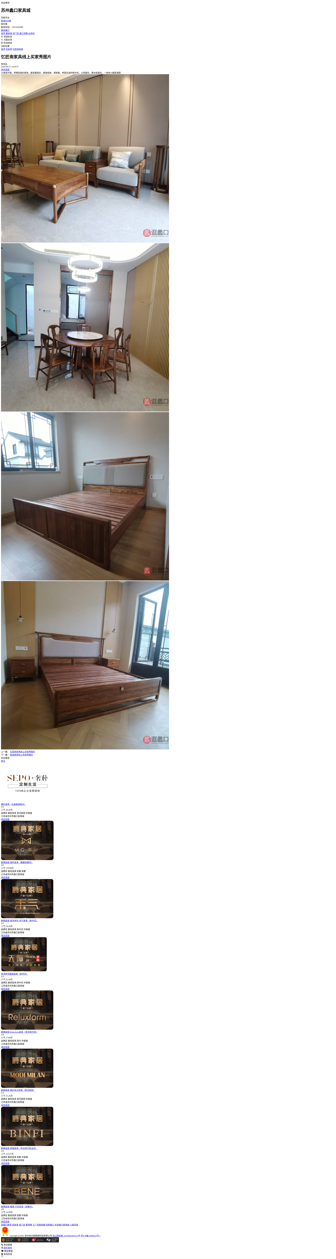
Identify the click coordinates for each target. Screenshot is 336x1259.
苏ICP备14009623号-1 (91, 1236)
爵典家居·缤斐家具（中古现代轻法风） (19, 1148)
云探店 (31, 33)
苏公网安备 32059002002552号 (66, 1236)
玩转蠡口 (50, 1225)
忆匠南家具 (18, 49)
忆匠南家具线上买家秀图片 (22, 752)
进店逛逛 (5, 70)
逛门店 (22, 1225)
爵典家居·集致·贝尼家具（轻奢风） (17, 1207)
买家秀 (9, 49)
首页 (3, 33)
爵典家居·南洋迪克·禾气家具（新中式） (19, 921)
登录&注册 (6, 21)
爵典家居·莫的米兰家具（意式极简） (18, 1090)
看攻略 (29, 1225)
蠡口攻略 (23, 33)
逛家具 (15, 1225)
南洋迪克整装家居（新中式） (14, 974)
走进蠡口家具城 (62, 1225)
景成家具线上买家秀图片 (21, 755)
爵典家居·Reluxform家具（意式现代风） (19, 1032)
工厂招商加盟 (39, 1225)
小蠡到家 (74, 1225)
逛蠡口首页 (6, 1225)
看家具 (9, 33)
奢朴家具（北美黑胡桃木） (13, 804)
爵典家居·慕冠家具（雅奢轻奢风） (17, 862)
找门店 (16, 33)
